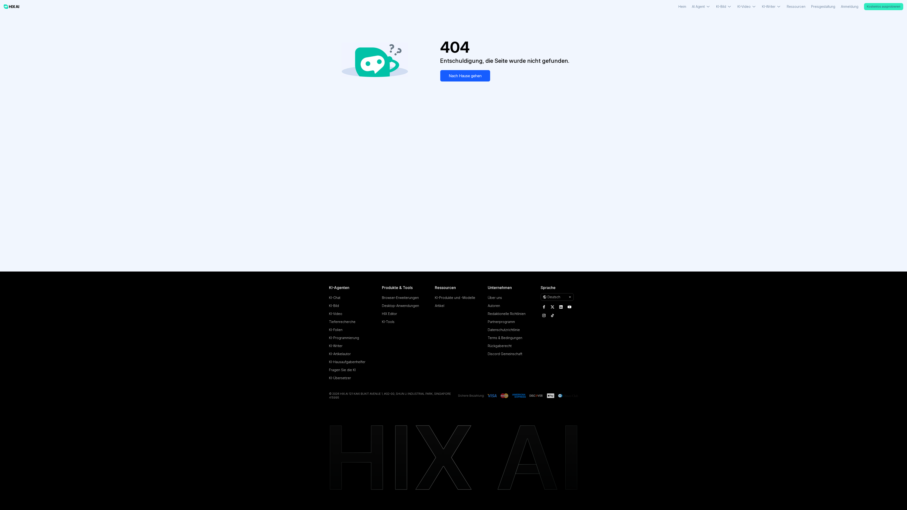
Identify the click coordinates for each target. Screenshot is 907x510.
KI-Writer (335, 346)
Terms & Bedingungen (505, 338)
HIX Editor (389, 314)
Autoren (494, 306)
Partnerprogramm (501, 322)
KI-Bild (334, 306)
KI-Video (335, 314)
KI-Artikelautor (340, 354)
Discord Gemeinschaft (505, 354)
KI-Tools (388, 322)
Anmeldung (849, 6)
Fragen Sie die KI (342, 370)
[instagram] (544, 315)
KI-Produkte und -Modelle (455, 298)
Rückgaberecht (500, 346)
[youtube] (569, 307)
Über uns (495, 298)
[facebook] (544, 307)
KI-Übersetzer (340, 378)
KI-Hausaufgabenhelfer (347, 362)
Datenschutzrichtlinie (504, 330)
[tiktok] (552, 315)
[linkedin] (561, 307)
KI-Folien (335, 330)
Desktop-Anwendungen (400, 306)
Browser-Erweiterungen (400, 298)
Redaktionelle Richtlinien (507, 314)
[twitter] (552, 307)
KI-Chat (334, 298)
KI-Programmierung (344, 338)
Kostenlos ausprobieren (883, 6)
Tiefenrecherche (342, 322)
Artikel (439, 306)
